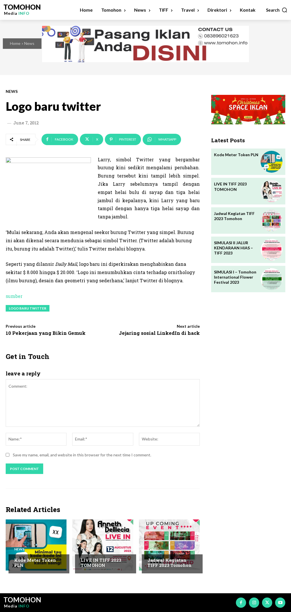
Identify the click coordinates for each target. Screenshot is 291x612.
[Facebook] (241, 603)
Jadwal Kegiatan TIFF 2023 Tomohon (169, 562)
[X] (267, 603)
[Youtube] (280, 603)
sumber (14, 296)
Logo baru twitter (27, 308)
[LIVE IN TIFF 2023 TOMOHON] (102, 545)
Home (15, 43)
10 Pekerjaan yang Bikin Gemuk (46, 333)
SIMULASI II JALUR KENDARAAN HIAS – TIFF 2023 (233, 247)
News (29, 43)
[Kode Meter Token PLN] (36, 545)
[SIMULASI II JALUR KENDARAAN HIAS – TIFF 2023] (271, 250)
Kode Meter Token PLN (35, 562)
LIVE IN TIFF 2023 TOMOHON (101, 562)
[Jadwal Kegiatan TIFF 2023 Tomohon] (169, 545)
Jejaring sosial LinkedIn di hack (159, 333)
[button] (277, 10)
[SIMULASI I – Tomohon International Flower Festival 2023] (271, 279)
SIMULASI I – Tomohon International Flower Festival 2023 (235, 277)
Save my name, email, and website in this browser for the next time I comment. (82, 454)
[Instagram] (254, 603)
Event (86, 549)
